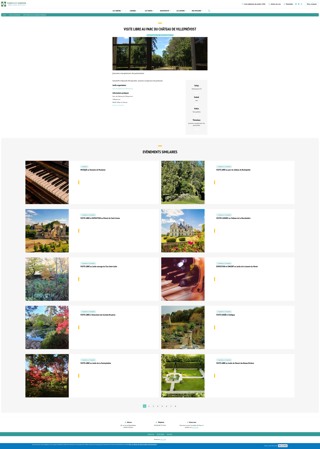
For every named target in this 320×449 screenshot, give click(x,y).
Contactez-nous (151, 434)
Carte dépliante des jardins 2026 (254, 4)
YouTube (301, 4)
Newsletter (289, 4)
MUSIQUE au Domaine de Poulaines (92, 185)
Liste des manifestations (14, 15)
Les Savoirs (180, 11)
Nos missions (197, 11)
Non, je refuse (283, 445)
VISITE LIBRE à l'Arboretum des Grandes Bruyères (92, 330)
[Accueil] (13, 4)
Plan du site (169, 434)
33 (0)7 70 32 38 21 (118, 105)
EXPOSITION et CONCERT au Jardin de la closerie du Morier (228, 281)
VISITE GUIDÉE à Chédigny (228, 330)
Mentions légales (160, 434)
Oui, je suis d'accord (270, 445)
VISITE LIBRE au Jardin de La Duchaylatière (92, 378)
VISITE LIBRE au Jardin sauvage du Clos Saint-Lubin (92, 281)
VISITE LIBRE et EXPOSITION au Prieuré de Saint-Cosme (92, 233)
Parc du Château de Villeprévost (122, 88)
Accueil (4, 15)
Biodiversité (165, 11)
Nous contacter (312, 4)
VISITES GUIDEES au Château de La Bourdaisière (228, 233)
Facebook (296, 4)
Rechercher (209, 10)
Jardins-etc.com (276, 4)
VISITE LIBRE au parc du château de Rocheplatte (228, 185)
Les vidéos (149, 11)
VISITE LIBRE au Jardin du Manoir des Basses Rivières (228, 378)
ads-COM (163, 439)
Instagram (298, 4)
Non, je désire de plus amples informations (143, 444)
